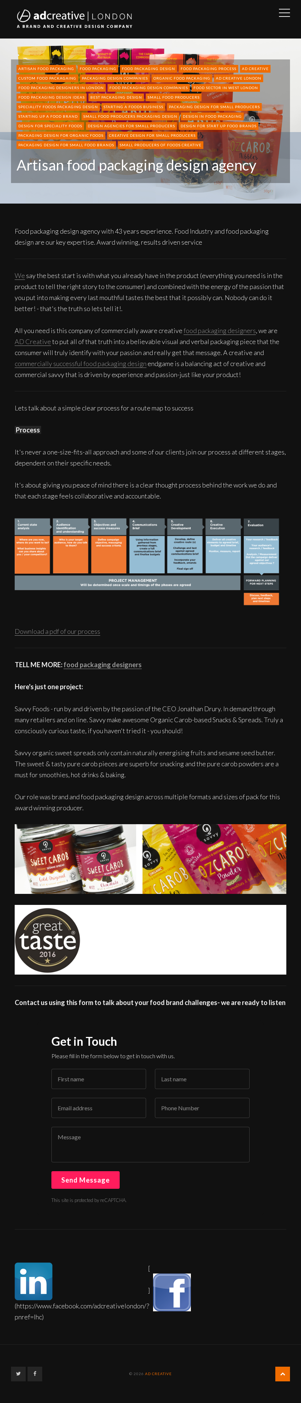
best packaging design (116, 97)
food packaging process (208, 68)
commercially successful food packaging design (80, 363)
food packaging (98, 68)
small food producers (174, 97)
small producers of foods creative (161, 145)
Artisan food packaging (46, 68)
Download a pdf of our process (57, 631)
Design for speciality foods (50, 126)
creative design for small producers (152, 135)
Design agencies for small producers (131, 126)
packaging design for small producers (214, 107)
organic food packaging (181, 78)
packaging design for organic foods (61, 135)
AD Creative (255, 68)
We (20, 275)
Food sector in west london (225, 87)
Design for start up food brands (219, 126)
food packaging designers (220, 330)
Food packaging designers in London (61, 87)
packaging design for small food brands (66, 145)
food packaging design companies (148, 87)
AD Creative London (238, 78)
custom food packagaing (47, 78)
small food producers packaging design (130, 116)
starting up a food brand (48, 116)
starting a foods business (133, 107)
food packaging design (148, 68)
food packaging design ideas (51, 97)
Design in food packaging (212, 116)
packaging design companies (115, 78)
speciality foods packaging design (58, 107)
